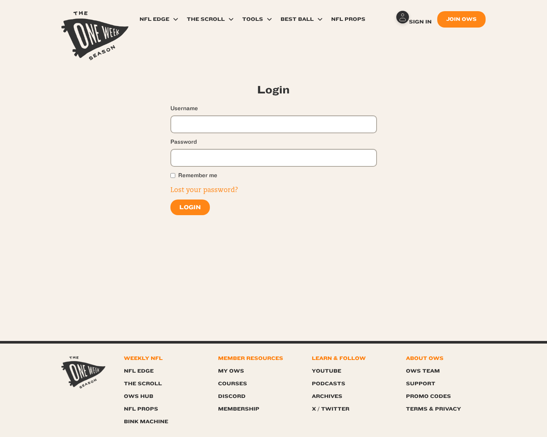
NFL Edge (154, 19)
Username (184, 108)
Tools (252, 19)
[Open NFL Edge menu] (175, 19)
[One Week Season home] (83, 372)
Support (420, 383)
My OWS (231, 371)
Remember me (197, 175)
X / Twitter (330, 409)
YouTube (326, 371)
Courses (232, 383)
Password (183, 141)
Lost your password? (204, 190)
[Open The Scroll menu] (231, 19)
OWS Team (423, 371)
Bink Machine (146, 421)
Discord (232, 396)
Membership (238, 409)
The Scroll (206, 19)
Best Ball (297, 19)
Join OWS (461, 19)
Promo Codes (428, 396)
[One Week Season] (95, 20)
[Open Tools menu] (269, 19)
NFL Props (348, 19)
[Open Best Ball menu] (320, 19)
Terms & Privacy (433, 409)
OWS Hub (138, 396)
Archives (327, 396)
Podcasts (328, 383)
